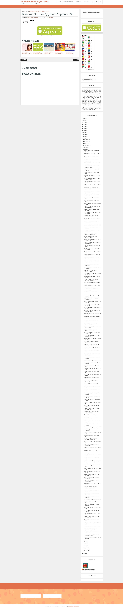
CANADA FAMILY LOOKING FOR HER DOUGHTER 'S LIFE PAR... (90, 330)
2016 (84, 138)
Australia (84, 89)
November (86, 141)
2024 (84, 122)
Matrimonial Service (87, 99)
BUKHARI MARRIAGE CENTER (34, 1)
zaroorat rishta (85, 109)
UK (96, 100)
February (86, 548)
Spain (86, 100)
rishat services (95, 106)
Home (59, 1)
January (86, 550)
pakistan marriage (91, 104)
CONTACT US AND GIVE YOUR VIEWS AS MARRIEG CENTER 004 (91, 412)
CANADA (93, 89)
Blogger (94, 575)
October (86, 143)
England (96, 91)
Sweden (93, 100)
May (85, 543)
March (85, 546)
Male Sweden (90, 96)
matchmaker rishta (86, 102)
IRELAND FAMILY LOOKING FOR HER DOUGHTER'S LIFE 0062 (90, 323)
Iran (89, 95)
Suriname (89, 100)
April (85, 545)
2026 (84, 118)
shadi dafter (96, 107)
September (86, 145)
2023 (84, 124)
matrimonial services (86, 103)
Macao (94, 95)
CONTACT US (86, 1)
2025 (84, 120)
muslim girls (93, 103)
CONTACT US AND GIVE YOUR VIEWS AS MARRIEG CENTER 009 (91, 216)
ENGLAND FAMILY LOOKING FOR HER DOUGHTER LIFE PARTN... (91, 280)
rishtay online (88, 107)
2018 (84, 134)
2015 (84, 553)
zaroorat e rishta (91, 109)
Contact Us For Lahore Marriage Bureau (91, 90)
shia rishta (87, 108)
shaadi (92, 107)
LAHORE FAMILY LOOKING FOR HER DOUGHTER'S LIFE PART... (90, 271)
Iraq (92, 95)
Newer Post (23, 59)
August (85, 147)
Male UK (95, 96)
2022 (84, 126)
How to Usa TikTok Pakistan (90, 93)
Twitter (92, 1)
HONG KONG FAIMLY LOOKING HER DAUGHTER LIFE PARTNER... (90, 439)
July (85, 149)
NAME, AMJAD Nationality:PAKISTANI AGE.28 (92, 225)
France (97, 92)
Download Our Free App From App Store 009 (92, 360)
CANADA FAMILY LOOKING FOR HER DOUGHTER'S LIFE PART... (90, 237)
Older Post (76, 59)
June (85, 541)
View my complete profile (88, 570)
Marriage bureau (90, 97)
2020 (84, 130)
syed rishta (98, 108)
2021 (84, 128)
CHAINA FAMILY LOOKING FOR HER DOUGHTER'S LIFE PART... (90, 234)
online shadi (84, 104)
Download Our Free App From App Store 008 (92, 427)
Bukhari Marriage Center (32, 17)
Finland (94, 92)
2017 (84, 136)
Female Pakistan (89, 92)
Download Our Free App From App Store (39, 11)
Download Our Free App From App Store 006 (92, 526)
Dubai (94, 91)
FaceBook (100, 1)
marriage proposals (90, 101)
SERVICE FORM (78, 1)
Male (97, 95)
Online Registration (68, 1)
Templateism (70, 606)
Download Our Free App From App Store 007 (92, 499)
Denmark (93, 90)
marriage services (97, 101)
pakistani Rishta (98, 104)
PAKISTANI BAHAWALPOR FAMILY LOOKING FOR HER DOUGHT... (92, 179)
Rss (96, 1)
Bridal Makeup (88, 89)
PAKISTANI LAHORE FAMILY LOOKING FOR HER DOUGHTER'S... (92, 166)
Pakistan (95, 99)
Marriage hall (98, 97)
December (86, 139)
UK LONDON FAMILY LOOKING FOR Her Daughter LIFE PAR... (91, 534)
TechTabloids (76, 606)
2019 (84, 132)
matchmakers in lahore (96, 102)
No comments (50, 17)
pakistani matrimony (86, 106)
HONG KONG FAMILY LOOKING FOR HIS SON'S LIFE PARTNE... (91, 345)
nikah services (98, 103)
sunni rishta (93, 108)
